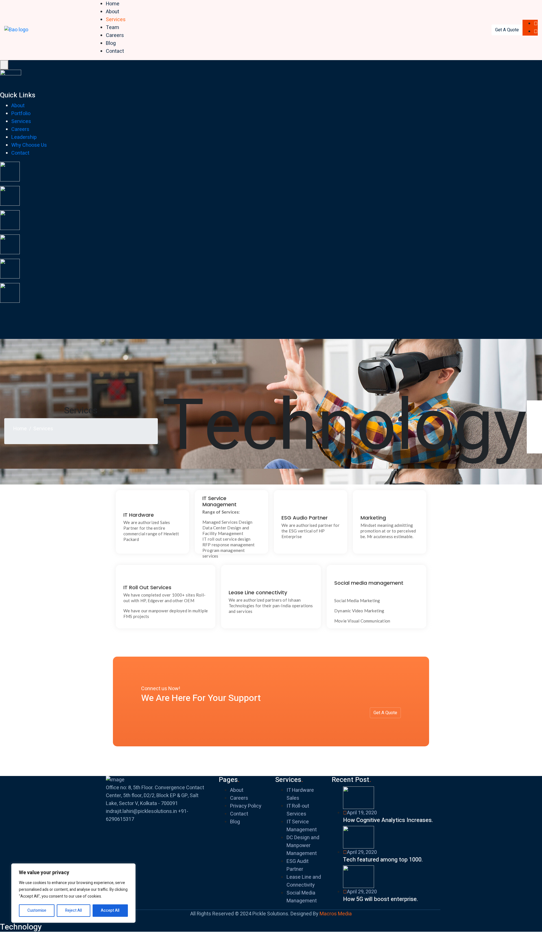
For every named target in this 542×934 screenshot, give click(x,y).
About (112, 12)
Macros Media (336, 914)
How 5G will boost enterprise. (380, 899)
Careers (115, 35)
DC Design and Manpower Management (303, 845)
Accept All (110, 910)
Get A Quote (507, 30)
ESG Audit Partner (298, 865)
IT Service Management (302, 826)
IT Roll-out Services (298, 810)
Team (112, 27)
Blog (111, 43)
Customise (36, 910)
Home (112, 4)
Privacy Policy (245, 806)
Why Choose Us (29, 145)
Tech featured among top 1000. (383, 860)
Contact (115, 51)
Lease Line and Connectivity (304, 881)
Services (116, 19)
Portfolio (20, 113)
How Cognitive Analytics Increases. (388, 820)
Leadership (24, 137)
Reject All (73, 910)
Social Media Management (302, 897)
